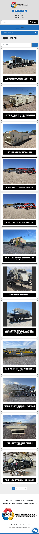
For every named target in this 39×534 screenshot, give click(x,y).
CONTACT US (33, 503)
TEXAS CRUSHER (20, 500)
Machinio (27, 525)
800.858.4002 (19, 15)
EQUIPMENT (9, 500)
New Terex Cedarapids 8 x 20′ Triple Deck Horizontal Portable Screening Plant (19, 332)
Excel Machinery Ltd (21, 527)
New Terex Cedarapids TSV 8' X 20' (19, 152)
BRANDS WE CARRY (9, 503)
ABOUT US (30, 500)
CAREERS (19, 503)
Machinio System (14, 525)
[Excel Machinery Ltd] (19, 514)
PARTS (26, 503)
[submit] (35, 45)
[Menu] (17, 28)
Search (34, 22)
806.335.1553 (19, 18)
